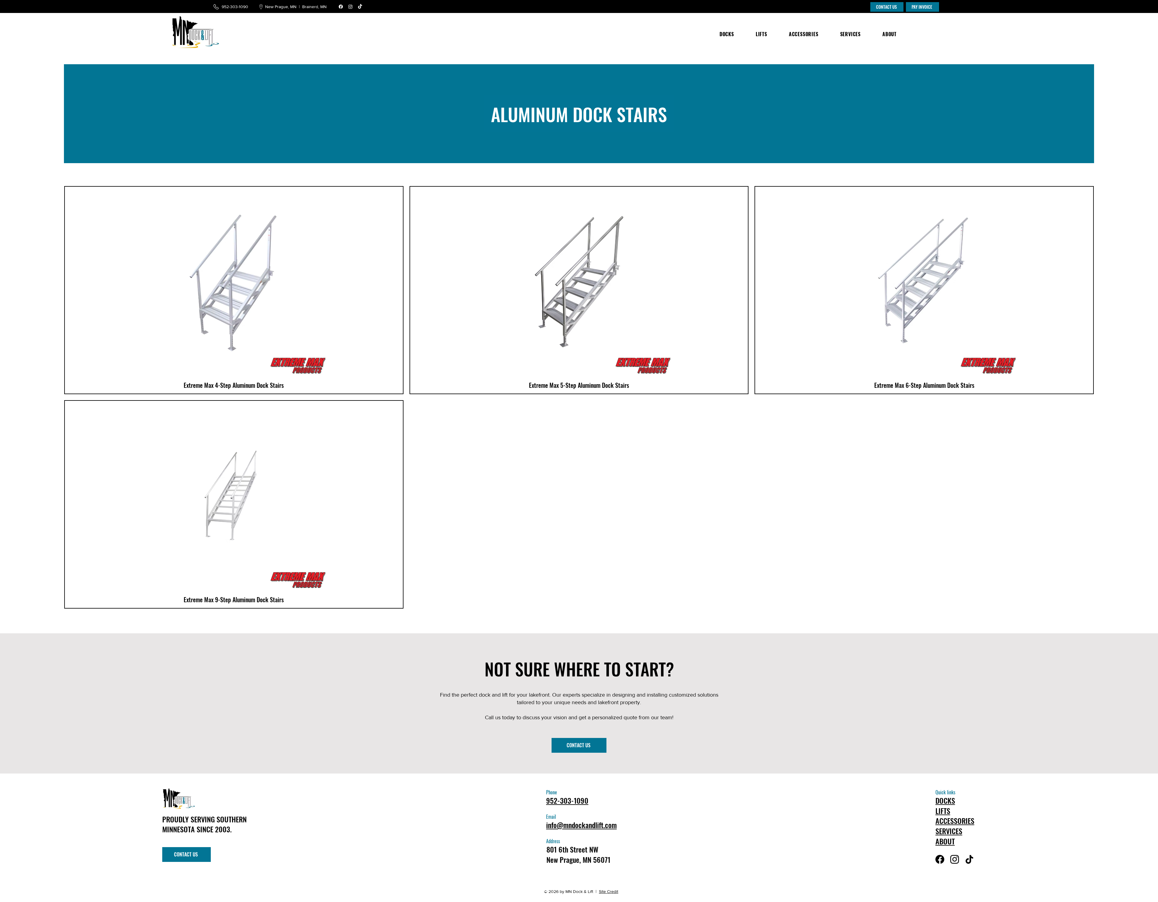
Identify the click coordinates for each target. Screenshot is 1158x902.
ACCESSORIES (954, 820)
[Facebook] (340, 6)
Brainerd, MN (315, 6)
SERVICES (948, 830)
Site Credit (608, 891)
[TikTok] (360, 6)
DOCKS (945, 800)
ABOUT (945, 841)
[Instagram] (350, 6)
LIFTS (942, 810)
